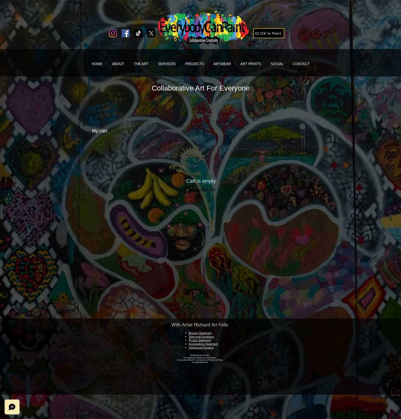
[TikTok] (138, 33)
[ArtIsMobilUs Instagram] (113, 33)
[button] (268, 33)
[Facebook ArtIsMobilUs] (126, 33)
